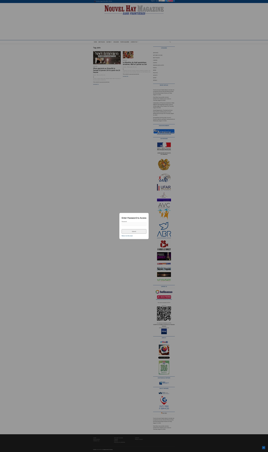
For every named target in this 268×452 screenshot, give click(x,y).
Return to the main (127, 236)
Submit (134, 231)
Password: (124, 221)
